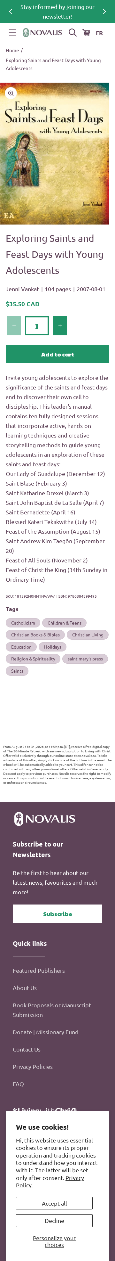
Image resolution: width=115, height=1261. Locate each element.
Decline (54, 1220)
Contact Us (27, 1049)
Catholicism (23, 623)
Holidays (52, 647)
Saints (17, 671)
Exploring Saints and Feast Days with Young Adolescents (53, 64)
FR (99, 32)
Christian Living (87, 634)
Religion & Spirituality (33, 658)
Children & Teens (64, 623)
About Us (25, 987)
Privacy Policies (33, 1066)
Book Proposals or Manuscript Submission (52, 1010)
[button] (12, 32)
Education (21, 647)
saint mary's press (85, 658)
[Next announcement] (104, 11)
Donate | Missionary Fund (46, 1031)
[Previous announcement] (10, 11)
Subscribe (57, 914)
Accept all (54, 1203)
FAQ (18, 1083)
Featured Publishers (39, 970)
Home (12, 50)
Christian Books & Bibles (35, 634)
